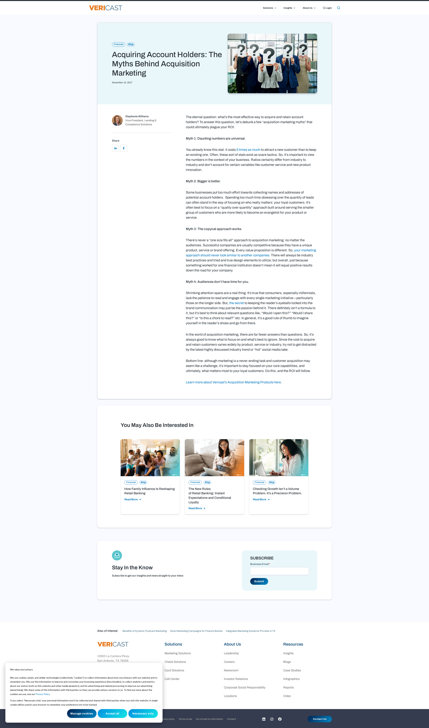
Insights (288, 8)
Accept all (112, 713)
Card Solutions (174, 670)
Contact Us (320, 719)
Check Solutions (175, 661)
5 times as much (248, 149)
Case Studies (292, 670)
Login (328, 8)
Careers (229, 661)
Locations (230, 696)
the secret (236, 303)
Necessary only (143, 713)
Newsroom (231, 670)
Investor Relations (236, 679)
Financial (118, 44)
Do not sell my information (209, 719)
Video (287, 696)
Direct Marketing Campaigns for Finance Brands (196, 631)
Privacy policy (167, 719)
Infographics (291, 679)
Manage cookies (81, 713)
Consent (231, 719)
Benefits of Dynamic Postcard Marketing (144, 631)
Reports (288, 687)
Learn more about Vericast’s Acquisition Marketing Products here (233, 382)
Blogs (287, 661)
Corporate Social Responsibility (244, 687)
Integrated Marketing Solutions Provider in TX (250, 631)
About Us (308, 8)
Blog (130, 44)
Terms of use (185, 719)
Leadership (231, 653)
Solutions (268, 8)
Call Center (172, 679)
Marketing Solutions (178, 653)
